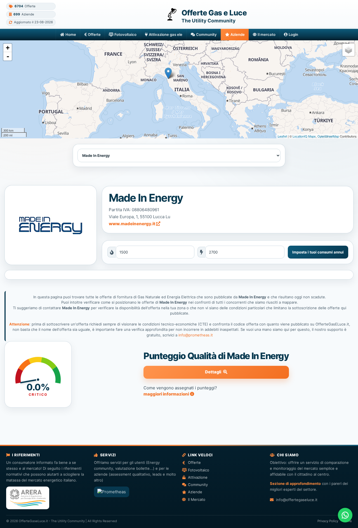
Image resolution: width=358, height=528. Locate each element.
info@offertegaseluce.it (296, 499)
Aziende (237, 34)
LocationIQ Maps (304, 136)
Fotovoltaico (125, 34)
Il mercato (266, 34)
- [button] (8, 56)
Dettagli (213, 372)
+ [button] (8, 47)
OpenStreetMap (328, 136)
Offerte (94, 34)
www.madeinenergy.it (132, 223)
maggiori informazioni (166, 394)
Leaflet (282, 136)
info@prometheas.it (195, 335)
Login (293, 34)
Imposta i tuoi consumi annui (318, 252)
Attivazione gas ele (165, 34)
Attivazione (198, 477)
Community (206, 34)
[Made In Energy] (50, 225)
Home (70, 34)
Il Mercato (196, 499)
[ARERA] (27, 498)
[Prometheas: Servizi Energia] (111, 492)
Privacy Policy (327, 521)
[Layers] (348, 50)
